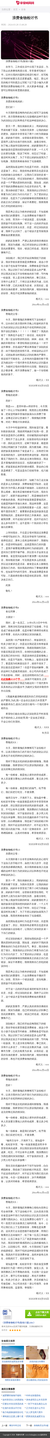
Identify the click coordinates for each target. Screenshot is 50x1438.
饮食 (23, 9)
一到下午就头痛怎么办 (36, 1404)
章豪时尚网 (20, 1435)
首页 (15, 9)
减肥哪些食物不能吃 (12, 1395)
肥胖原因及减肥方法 (35, 1416)
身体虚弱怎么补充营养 (36, 1400)
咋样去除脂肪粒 (33, 1395)
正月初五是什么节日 (35, 1408)
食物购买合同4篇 (41, 1425)
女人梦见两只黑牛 (34, 1412)
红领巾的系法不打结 (12, 1408)
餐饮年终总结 (15, 1425)
